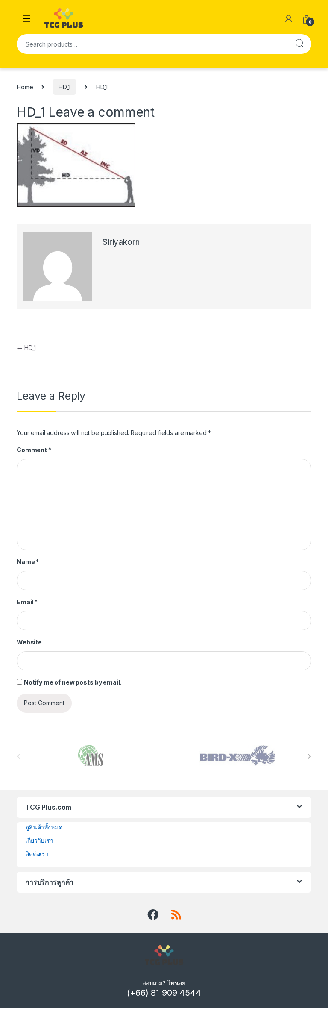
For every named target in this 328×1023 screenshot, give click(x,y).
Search (299, 44)
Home (25, 87)
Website (29, 642)
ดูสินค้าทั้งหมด (43, 827)
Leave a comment (101, 112)
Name (28, 561)
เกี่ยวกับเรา (39, 840)
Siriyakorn (121, 242)
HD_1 (64, 87)
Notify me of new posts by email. (73, 682)
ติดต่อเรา (37, 853)
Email (27, 602)
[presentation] (309, 756)
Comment (34, 449)
